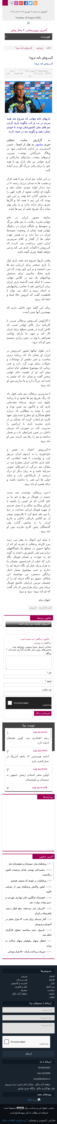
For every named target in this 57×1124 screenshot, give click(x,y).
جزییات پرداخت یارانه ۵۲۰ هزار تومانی (29, 951)
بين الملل (50, 987)
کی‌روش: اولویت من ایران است (34, 623)
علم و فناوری (21, 987)
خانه (49, 48)
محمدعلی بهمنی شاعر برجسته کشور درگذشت (28, 872)
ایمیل (48, 681)
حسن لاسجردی (45, 607)
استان (52, 976)
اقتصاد (52, 980)
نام (49, 673)
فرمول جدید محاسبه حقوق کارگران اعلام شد (28, 932)
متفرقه (24, 990)
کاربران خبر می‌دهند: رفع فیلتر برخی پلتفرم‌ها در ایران (28, 911)
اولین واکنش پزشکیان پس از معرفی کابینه (28, 889)
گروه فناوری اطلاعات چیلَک (14, 1120)
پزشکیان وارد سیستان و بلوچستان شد (30, 863)
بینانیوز (20, 1108)
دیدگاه (48, 654)
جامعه (52, 994)
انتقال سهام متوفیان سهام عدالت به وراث (28, 943)
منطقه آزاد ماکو (20, 994)
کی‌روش (32, 607)
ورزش (40, 48)
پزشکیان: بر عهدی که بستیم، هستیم (31, 880)
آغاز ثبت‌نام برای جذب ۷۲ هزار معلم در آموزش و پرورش (28, 921)
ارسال (28, 1053)
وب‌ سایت (46, 690)
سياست (51, 990)
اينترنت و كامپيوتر (19, 983)
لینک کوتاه (18, 73)
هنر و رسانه (21, 980)
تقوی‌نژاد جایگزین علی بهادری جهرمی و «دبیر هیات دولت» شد (28, 900)
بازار (53, 983)
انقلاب (52, 997)
